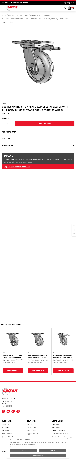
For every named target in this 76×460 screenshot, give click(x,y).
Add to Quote (45, 123)
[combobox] (69, 3)
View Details (13, 371)
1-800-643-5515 (7, 406)
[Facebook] (3, 411)
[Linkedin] (13, 411)
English (70, 3)
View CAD (5, 113)
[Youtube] (8, 411)
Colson (4, 103)
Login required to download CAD (17, 167)
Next (74, 351)
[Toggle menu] (3, 8)
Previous (2, 351)
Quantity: (5, 118)
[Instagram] (18, 411)
